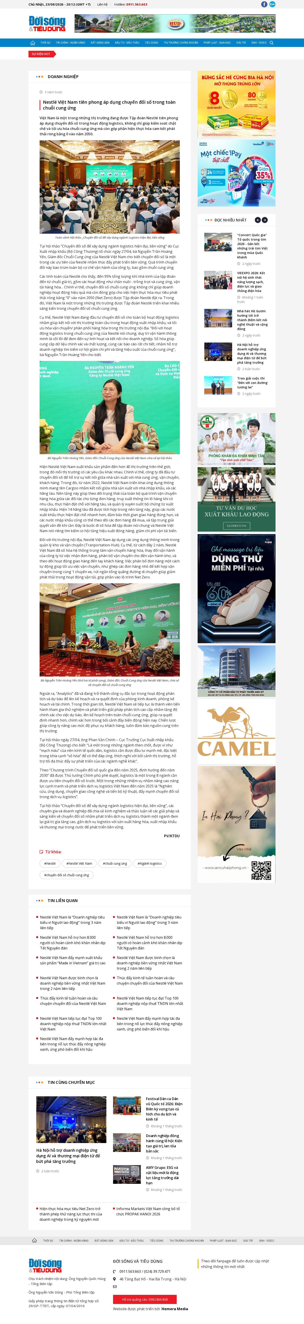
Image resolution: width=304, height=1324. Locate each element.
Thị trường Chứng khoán (181, 42)
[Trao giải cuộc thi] (218, 385)
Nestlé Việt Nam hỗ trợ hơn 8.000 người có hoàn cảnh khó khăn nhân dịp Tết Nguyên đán (72, 943)
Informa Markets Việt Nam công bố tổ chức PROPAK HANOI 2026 (148, 1211)
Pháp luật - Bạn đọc (217, 42)
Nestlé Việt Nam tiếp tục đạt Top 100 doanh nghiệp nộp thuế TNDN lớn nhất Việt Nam (150, 1003)
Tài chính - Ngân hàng (70, 42)
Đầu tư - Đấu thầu (127, 42)
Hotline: (130, 4)
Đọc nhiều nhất (230, 220)
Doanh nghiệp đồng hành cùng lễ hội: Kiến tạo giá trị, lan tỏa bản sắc (164, 1143)
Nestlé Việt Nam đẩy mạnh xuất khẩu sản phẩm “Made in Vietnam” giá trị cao (72, 960)
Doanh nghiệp (63, 76)
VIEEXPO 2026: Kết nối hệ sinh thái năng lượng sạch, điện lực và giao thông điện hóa (251, 282)
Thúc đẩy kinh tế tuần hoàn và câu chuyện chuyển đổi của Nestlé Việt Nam (150, 980)
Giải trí (241, 42)
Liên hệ (102, 4)
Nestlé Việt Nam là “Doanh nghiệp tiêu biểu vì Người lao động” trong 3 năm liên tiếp (72, 922)
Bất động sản (100, 42)
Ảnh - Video (259, 42)
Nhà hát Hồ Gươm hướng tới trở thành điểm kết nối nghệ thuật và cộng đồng (252, 320)
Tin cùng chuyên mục (71, 1082)
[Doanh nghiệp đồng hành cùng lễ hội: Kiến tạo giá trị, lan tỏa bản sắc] (127, 1142)
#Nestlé (50, 863)
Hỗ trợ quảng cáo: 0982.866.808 (145, 1299)
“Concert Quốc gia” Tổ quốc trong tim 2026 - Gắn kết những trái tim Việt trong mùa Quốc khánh (252, 246)
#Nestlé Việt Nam (79, 863)
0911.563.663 (130, 1271)
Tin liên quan (63, 900)
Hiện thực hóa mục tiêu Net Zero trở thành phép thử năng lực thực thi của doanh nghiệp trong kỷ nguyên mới (71, 1214)
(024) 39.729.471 (157, 1271)
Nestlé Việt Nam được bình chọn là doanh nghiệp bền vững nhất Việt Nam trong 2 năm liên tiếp (149, 963)
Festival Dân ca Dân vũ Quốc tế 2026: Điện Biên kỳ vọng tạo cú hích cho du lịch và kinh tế (164, 1109)
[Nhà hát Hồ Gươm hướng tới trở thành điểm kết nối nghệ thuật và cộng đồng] (218, 318)
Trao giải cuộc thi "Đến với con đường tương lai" (252, 382)
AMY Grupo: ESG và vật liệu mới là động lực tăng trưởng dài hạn (162, 1175)
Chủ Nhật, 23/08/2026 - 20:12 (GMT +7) (59, 4)
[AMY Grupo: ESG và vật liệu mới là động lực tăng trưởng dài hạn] (127, 1174)
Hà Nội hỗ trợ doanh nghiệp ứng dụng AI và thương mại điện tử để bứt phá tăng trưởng (68, 1156)
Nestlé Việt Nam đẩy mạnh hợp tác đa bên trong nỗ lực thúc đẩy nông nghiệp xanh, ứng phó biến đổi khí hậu (149, 1024)
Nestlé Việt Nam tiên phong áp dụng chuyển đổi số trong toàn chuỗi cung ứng (109, 105)
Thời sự (45, 42)
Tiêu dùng (151, 42)
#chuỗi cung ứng (115, 863)
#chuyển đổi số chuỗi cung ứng (66, 875)
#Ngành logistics (150, 863)
